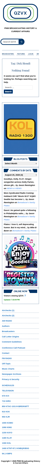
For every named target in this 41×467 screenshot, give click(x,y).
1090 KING (7, 427)
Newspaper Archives (11, 374)
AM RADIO (7, 321)
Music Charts (8, 369)
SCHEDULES (8, 385)
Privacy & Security (10, 379)
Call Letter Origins (10, 337)
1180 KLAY (7, 438)
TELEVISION (8, 391)
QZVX (20, 13)
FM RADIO (7, 358)
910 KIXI (6, 412)
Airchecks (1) (8, 310)
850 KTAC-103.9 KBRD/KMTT (15, 406)
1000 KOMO (7, 423)
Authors (6, 326)
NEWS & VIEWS (14, 188)
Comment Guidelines (12, 342)
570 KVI (5, 396)
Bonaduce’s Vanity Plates (24, 231)
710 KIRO (6, 401)
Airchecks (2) (8, 315)
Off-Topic (6, 364)
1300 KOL (6, 443)
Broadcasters (8, 331)
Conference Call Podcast (13, 348)
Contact (5, 353)
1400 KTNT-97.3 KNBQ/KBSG (15, 448)
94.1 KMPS (7, 454)
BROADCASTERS (8, 54)
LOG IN (30, 54)
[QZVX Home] (20, 129)
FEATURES (21, 54)
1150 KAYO (7, 433)
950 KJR (6, 417)
